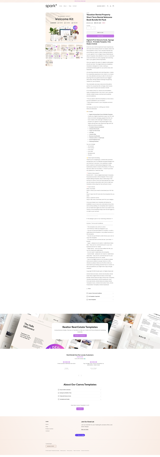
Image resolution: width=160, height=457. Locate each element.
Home (47, 424)
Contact (48, 431)
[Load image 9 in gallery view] (71, 55)
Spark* (50, 450)
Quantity (88, 25)
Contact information (85, 450)
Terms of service (76, 450)
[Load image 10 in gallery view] (79, 55)
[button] (65, 6)
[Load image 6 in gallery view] (49, 55)
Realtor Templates (80, 335)
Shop (47, 426)
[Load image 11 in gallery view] (49, 62)
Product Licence (49, 428)
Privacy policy (69, 450)
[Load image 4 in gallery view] (71, 47)
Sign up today (84, 429)
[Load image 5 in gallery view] (79, 47)
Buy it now (100, 36)
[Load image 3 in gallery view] (64, 47)
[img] (80, 357)
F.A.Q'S (80, 408)
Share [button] (89, 288)
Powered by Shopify (55, 450)
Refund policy (63, 450)
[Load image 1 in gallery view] (49, 47)
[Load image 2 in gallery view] (56, 47)
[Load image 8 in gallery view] (64, 55)
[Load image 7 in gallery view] (56, 55)
